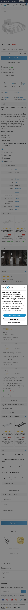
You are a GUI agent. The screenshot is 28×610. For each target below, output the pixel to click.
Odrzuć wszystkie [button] (14, 319)
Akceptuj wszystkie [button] (14, 315)
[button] (14, 323)
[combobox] (25, 287)
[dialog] (14, 305)
